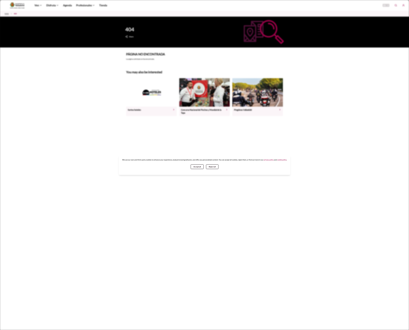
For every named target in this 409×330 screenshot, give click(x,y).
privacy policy (269, 160)
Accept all (197, 167)
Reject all (212, 167)
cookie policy (282, 160)
